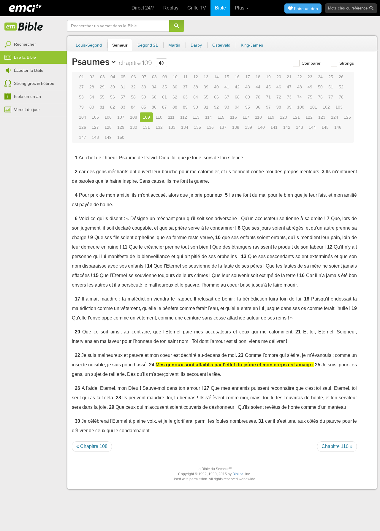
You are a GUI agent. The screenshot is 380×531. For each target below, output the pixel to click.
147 (82, 137)
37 (185, 87)
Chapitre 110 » (337, 446)
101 (313, 107)
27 (81, 87)
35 (164, 87)
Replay (170, 7)
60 (154, 97)
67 (226, 97)
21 (289, 76)
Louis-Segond (89, 45)
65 (206, 97)
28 (91, 87)
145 (325, 127)
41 (226, 87)
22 (299, 76)
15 (226, 76)
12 (195, 76)
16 (237, 76)
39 (206, 87)
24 (320, 76)
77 (330, 97)
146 (337, 127)
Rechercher (25, 44)
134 (184, 127)
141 (274, 127)
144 (312, 127)
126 (82, 127)
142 (286, 127)
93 (226, 107)
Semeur (119, 45)
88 (174, 107)
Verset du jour (27, 109)
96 (258, 107)
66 (216, 97)
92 (216, 107)
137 (223, 127)
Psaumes (91, 61)
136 (210, 127)
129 (120, 127)
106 (108, 117)
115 (221, 117)
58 (133, 97)
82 (112, 107)
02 (92, 76)
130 (133, 127)
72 (278, 97)
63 (185, 97)
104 (82, 117)
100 (300, 107)
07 (144, 76)
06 (133, 76)
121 (296, 117)
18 (258, 76)
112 (183, 117)
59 (143, 97)
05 (123, 76)
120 (283, 117)
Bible (220, 7)
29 (102, 87)
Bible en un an (27, 96)
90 (195, 107)
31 (123, 87)
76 (320, 97)
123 (321, 117)
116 (233, 117)
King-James (252, 45)
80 (91, 107)
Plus (240, 7)
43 (247, 87)
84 (133, 107)
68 (237, 97)
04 (112, 76)
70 (258, 97)
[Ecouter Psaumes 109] (161, 62)
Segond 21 (147, 45)
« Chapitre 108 (91, 446)
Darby (196, 45)
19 (268, 76)
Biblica (237, 474)
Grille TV (196, 7)
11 (185, 76)
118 (258, 117)
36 (174, 87)
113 (196, 117)
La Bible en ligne (24, 26)
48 (299, 87)
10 (175, 76)
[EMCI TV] (25, 7)
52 (341, 87)
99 (289, 107)
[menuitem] (33, 44)
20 (278, 76)
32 (133, 87)
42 (237, 87)
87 (164, 107)
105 (95, 117)
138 (235, 127)
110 (159, 117)
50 (320, 87)
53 (81, 97)
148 (95, 137)
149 (108, 137)
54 (91, 97)
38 (195, 87)
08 (154, 76)
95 (247, 107)
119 (270, 117)
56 (112, 97)
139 (248, 127)
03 (102, 76)
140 (261, 127)
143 (299, 127)
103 (339, 107)
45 (268, 87)
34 (154, 87)
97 (268, 107)
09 (164, 76)
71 (268, 97)
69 (247, 97)
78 (341, 97)
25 (330, 76)
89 (185, 107)
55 (102, 97)
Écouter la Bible (28, 70)
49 (310, 87)
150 (120, 137)
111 (171, 117)
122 (309, 117)
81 (102, 107)
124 (334, 117)
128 (108, 127)
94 (237, 107)
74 (299, 97)
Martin (174, 45)
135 (197, 127)
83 (123, 107)
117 (246, 117)
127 (95, 127)
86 (154, 107)
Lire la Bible (25, 57)
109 (146, 117)
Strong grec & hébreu (34, 83)
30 (112, 87)
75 (310, 97)
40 (216, 87)
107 (120, 117)
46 (278, 87)
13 (206, 76)
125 (347, 117)
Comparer (310, 63)
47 (289, 87)
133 (171, 127)
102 (326, 107)
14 (216, 76)
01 (81, 76)
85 (143, 107)
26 (341, 76)
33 (143, 87)
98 (278, 107)
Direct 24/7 (143, 7)
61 (164, 97)
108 (133, 117)
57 (123, 97)
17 (247, 76)
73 (289, 97)
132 (159, 127)
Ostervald (221, 45)
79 (81, 107)
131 (146, 127)
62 (174, 97)
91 (206, 107)
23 (310, 76)
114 (208, 117)
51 (330, 87)
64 (195, 97)
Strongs (346, 63)
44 (258, 87)
